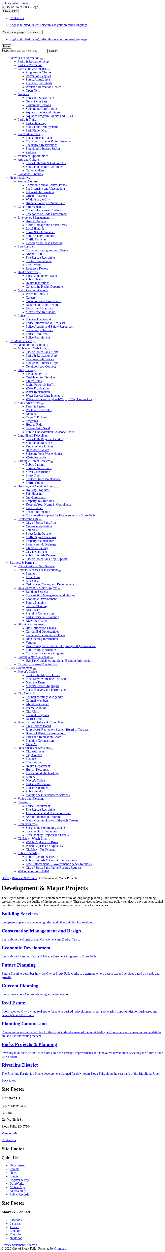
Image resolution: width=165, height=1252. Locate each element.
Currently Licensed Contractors (38, 664)
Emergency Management (34, 217)
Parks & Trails (27, 119)
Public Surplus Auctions (41, 649)
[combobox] (22, 32)
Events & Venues (29, 134)
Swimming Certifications (41, 108)
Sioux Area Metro (29, 402)
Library (30, 777)
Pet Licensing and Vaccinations (45, 188)
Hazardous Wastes (37, 450)
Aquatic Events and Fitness (43, 112)
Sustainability (26, 824)
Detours (31, 413)
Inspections (33, 577)
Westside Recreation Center (43, 87)
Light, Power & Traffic (40, 384)
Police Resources (36, 333)
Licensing (32, 580)
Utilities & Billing (37, 548)
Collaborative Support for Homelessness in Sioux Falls (60, 515)
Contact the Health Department (45, 286)
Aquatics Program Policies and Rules (49, 116)
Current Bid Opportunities (42, 631)
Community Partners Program (45, 653)
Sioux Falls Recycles (39, 442)
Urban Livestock (36, 196)
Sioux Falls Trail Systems (42, 127)
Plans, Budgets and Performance (46, 689)
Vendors (31, 642)
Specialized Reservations (41, 145)
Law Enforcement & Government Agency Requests (59, 864)
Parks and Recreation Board (43, 737)
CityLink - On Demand (41, 849)
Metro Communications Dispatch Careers (52, 820)
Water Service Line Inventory (44, 395)
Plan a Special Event (39, 137)
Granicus (60, 1248)
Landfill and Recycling (32, 435)
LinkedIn (15, 1230)
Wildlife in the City (38, 199)
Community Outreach (39, 330)
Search (6, 50)
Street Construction (38, 471)
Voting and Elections (31, 798)
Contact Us (9, 1140)
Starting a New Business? (34, 657)
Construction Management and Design (50, 595)
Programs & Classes (38, 72)
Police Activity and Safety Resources (49, 326)
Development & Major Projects (37, 588)
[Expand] (41, 59)
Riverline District (36, 620)
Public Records (27, 853)
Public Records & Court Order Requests (51, 860)
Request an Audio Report (42, 304)
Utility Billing (26, 370)
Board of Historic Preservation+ (46, 733)
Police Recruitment (38, 337)
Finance (31, 758)
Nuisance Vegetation (39, 526)
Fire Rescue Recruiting (40, 257)
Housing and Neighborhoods (36, 486)
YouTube (15, 1234)
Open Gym (33, 90)
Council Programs (37, 715)
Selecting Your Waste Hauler (44, 453)
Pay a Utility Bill (36, 373)
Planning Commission (40, 613)
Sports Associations (38, 79)
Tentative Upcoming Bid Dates (45, 635)
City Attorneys (35, 751)
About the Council (37, 704)
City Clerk (32, 711)
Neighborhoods (35, 497)
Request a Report (37, 268)
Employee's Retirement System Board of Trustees (57, 729)
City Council (26, 693)
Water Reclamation (38, 392)
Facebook (16, 1220)
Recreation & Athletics (32, 68)
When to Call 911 (37, 294)
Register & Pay (19, 1180)
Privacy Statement (13, 1245)
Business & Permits (22, 562)
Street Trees (33, 475)
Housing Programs (38, 490)
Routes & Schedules (39, 410)
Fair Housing (34, 493)
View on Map (10, 1133)
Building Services (37, 591)
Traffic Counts (35, 482)
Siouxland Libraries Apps (42, 363)
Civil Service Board (38, 726)
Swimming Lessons (38, 105)
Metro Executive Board (41, 312)
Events (14, 1176)
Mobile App (17, 1187)
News (13, 1172)
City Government (21, 668)
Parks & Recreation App (33, 61)
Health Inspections (37, 283)
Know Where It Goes (39, 446)
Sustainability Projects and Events (47, 835)
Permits (30, 573)
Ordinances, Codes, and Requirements (50, 584)
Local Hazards (35, 228)
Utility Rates (34, 381)
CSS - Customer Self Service (36, 566)
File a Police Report (38, 319)
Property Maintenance (40, 540)
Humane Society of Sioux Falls (45, 203)
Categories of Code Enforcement (46, 214)
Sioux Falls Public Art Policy (44, 166)
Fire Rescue (25, 246)
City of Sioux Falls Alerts (42, 352)
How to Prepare (36, 221)
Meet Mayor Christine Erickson (46, 678)
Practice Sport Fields (39, 83)
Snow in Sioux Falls (39, 468)
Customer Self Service (40, 359)
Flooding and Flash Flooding (44, 243)
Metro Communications (33, 290)
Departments (18, 1165)
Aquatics (23, 94)
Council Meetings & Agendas (44, 697)
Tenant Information (38, 511)
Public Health (34, 279)
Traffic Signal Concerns (41, 537)
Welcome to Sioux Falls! (33, 871)
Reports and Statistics (39, 308)
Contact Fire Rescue (39, 261)
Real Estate (33, 609)
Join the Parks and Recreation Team (48, 813)
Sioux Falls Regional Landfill (44, 439)
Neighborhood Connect (33, 344)
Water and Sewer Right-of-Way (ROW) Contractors (59, 399)
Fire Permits (33, 264)
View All (31, 744)
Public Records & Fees (40, 856)
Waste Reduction (36, 457)
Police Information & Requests (45, 323)
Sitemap (32, 1245)
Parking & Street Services (34, 461)
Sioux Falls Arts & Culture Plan (46, 163)
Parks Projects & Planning (42, 617)
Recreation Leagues (38, 76)
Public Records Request (41, 555)
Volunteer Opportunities (33, 156)
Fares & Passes (35, 406)
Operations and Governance (43, 301)
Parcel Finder (34, 508)
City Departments (37, 551)
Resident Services (21, 341)
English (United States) (48, 25)
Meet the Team (35, 682)
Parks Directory (36, 123)
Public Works (34, 791)
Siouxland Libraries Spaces (43, 148)
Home (5, 878)
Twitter (14, 1227)
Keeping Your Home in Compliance (48, 504)
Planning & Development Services (48, 795)
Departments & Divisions (34, 747)
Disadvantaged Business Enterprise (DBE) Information (61, 646)
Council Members (37, 700)
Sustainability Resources (41, 831)
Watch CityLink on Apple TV (45, 846)
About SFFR (34, 254)
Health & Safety (20, 177)
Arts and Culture (28, 159)
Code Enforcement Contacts (44, 210)
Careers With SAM (38, 428)
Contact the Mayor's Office (43, 675)
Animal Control (28, 181)
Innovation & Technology (42, 773)
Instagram (16, 1223)
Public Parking (35, 464)
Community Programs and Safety (47, 250)
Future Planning (36, 602)
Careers (30, 297)
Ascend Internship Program (43, 816)
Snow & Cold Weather (40, 232)
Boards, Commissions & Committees (41, 722)
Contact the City (28, 519)
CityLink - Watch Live (32, 838)
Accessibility (18, 1190)
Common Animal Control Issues (46, 185)
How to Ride (34, 424)
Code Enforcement (30, 206)
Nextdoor (16, 1238)
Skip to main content (15, 3)
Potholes (31, 530)
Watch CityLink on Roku (42, 842)
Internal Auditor (36, 708)
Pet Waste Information (40, 192)
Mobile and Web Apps (32, 348)
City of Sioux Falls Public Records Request (53, 867)
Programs (32, 421)
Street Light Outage (38, 533)
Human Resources (37, 769)
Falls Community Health (41, 275)
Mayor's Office (27, 671)
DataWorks (17, 1183)
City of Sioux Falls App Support (46, 559)
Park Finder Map (36, 130)
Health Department (38, 766)
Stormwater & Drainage (41, 544)
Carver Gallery (35, 170)
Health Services (28, 272)
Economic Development (41, 599)
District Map (34, 718)
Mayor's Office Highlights (42, 686)
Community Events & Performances (49, 141)
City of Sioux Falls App (41, 522)
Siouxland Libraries (30, 174)
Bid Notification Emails (41, 628)
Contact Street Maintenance (43, 479)
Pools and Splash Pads (40, 97)
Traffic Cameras (36, 239)
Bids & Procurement (31, 624)
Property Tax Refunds (40, 501)
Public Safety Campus (40, 235)
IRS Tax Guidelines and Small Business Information (59, 660)
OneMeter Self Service (40, 377)
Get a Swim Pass (36, 101)
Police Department (37, 787)
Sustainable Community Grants (45, 827)
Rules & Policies (36, 417)
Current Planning (36, 606)
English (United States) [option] (48, 39)
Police (22, 315)
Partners (31, 152)
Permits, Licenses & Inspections (38, 570)
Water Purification (37, 388)
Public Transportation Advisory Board (50, 432)
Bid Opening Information (42, 639)
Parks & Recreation (30, 65)
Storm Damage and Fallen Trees (46, 225)
